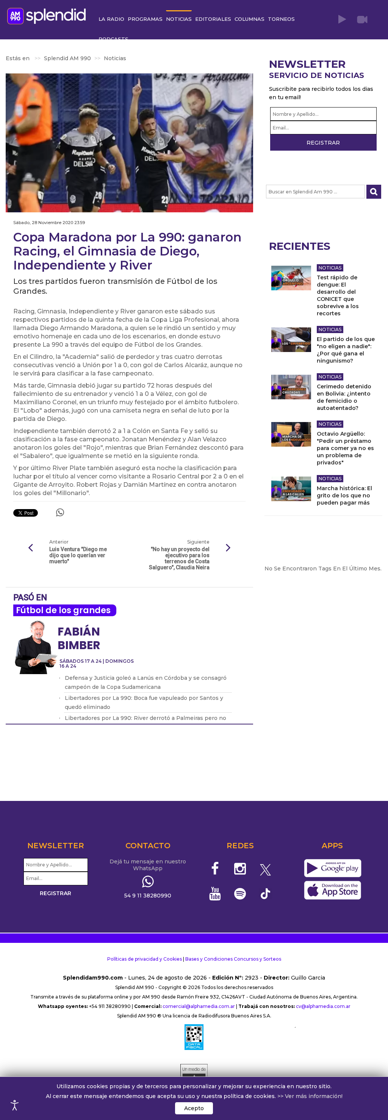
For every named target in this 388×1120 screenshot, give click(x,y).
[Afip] (194, 1037)
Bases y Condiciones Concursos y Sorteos (233, 959)
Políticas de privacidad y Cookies (144, 959)
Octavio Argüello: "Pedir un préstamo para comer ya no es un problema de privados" (345, 448)
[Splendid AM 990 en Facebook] (215, 868)
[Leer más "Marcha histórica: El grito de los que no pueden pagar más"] (291, 489)
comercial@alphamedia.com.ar (199, 1006)
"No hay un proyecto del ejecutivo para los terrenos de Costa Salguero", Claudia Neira (179, 558)
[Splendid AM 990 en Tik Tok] (265, 893)
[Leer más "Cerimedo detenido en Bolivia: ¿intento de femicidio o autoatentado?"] (291, 387)
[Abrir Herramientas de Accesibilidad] (15, 1105)
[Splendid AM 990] (48, 15)
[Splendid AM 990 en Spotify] (240, 893)
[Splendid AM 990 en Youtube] (215, 893)
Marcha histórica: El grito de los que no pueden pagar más (344, 495)
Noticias (330, 268)
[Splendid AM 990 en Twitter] (265, 868)
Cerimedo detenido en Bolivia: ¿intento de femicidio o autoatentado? (344, 397)
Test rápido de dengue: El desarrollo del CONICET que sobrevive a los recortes (338, 295)
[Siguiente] (228, 548)
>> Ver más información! (310, 1096)
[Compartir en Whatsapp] (60, 512)
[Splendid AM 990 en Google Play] (332, 868)
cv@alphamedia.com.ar (323, 1006)
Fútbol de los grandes (63, 610)
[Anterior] (30, 548)
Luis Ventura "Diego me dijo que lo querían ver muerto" (78, 555)
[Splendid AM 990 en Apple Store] (332, 890)
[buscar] (373, 192)
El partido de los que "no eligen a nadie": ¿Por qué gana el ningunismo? (346, 350)
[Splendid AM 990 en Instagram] (240, 868)
